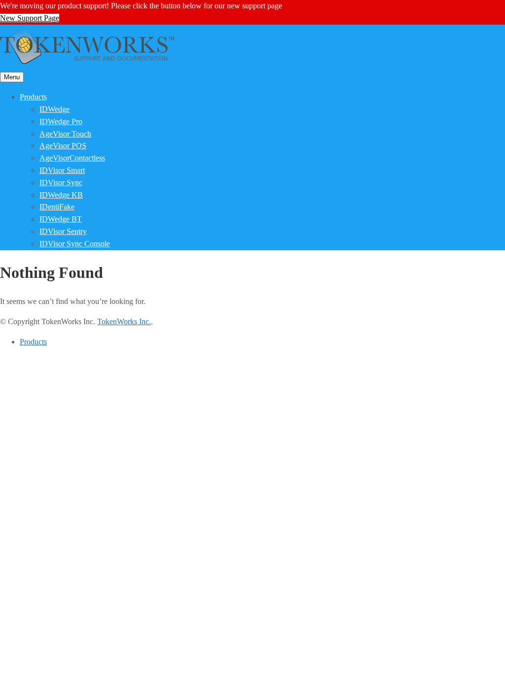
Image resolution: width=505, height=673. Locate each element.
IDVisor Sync (60, 182)
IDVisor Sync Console (74, 243)
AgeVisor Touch (65, 134)
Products (33, 97)
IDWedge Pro (60, 121)
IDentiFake (56, 206)
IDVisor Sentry (63, 231)
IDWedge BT (60, 219)
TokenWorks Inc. (124, 321)
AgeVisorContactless (72, 158)
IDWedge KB (61, 195)
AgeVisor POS (62, 145)
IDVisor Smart (62, 170)
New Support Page (29, 18)
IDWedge (54, 109)
